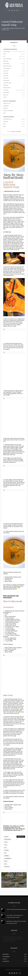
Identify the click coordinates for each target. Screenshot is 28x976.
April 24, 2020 (15, 883)
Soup (5, 863)
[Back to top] (20, 973)
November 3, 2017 (5, 29)
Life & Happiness (6, 956)
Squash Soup (7, 866)
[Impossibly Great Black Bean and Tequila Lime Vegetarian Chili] (3, 922)
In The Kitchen (6, 954)
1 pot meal (6, 836)
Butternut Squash (8, 839)
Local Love (5, 958)
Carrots (6, 842)
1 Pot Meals (4, 28)
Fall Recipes (12, 28)
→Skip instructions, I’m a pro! (11, 191)
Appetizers (6, 882)
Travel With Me (6, 961)
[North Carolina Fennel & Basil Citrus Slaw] (3, 910)
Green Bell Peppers (8, 858)
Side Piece (16, 882)
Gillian (23, 28)
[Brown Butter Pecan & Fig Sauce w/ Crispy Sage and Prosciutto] (3, 916)
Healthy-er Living (18, 28)
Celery (6, 844)
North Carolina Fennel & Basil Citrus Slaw (14, 876)
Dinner (8, 28)
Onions (6, 861)
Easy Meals (6, 850)
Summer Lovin (20, 882)
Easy (5, 847)
